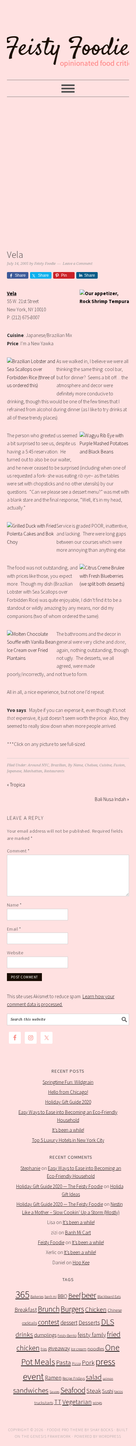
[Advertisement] (68, 171)
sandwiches (31, 1390)
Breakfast (26, 1309)
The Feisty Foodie (68, 40)
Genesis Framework (50, 1436)
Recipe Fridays (73, 1378)
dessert (69, 1322)
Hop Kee (81, 1262)
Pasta (63, 1362)
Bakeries (37, 1296)
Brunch (49, 1309)
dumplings (45, 1335)
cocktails (29, 1323)
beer (89, 1295)
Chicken (96, 1309)
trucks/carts (43, 1402)
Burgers (72, 1309)
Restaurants (54, 771)
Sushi (107, 1391)
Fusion (119, 765)
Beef (74, 1295)
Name (14, 905)
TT (57, 1402)
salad (94, 1377)
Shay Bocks (101, 1429)
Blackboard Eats (109, 1296)
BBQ (62, 1296)
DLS (107, 1322)
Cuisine (105, 765)
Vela (12, 293)
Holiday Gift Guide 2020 (68, 1102)
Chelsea (91, 765)
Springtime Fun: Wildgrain (68, 1082)
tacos (118, 1391)
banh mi (51, 1296)
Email (14, 929)
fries (44, 1349)
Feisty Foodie (51, 1242)
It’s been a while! (68, 1130)
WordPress (110, 1436)
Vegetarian (77, 1402)
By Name (75, 765)
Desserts (89, 1322)
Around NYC (38, 765)
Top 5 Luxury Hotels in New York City (68, 1140)
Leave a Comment (77, 264)
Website (15, 953)
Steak (93, 1391)
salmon (108, 1378)
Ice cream (78, 1348)
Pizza (76, 1363)
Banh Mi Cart (78, 1232)
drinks (24, 1334)
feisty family (92, 1334)
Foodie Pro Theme (65, 1429)
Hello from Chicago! (68, 1092)
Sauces (54, 1392)
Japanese (14, 771)
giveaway (59, 1348)
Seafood (72, 1390)
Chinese (115, 1310)
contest (48, 1322)
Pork (88, 1363)
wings (97, 1402)
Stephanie (30, 1168)
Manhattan (32, 771)
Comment (18, 851)
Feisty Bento (67, 1335)
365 (22, 1294)
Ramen (53, 1377)
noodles (95, 1348)
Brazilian (58, 765)
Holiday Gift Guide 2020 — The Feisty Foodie (59, 1186)
